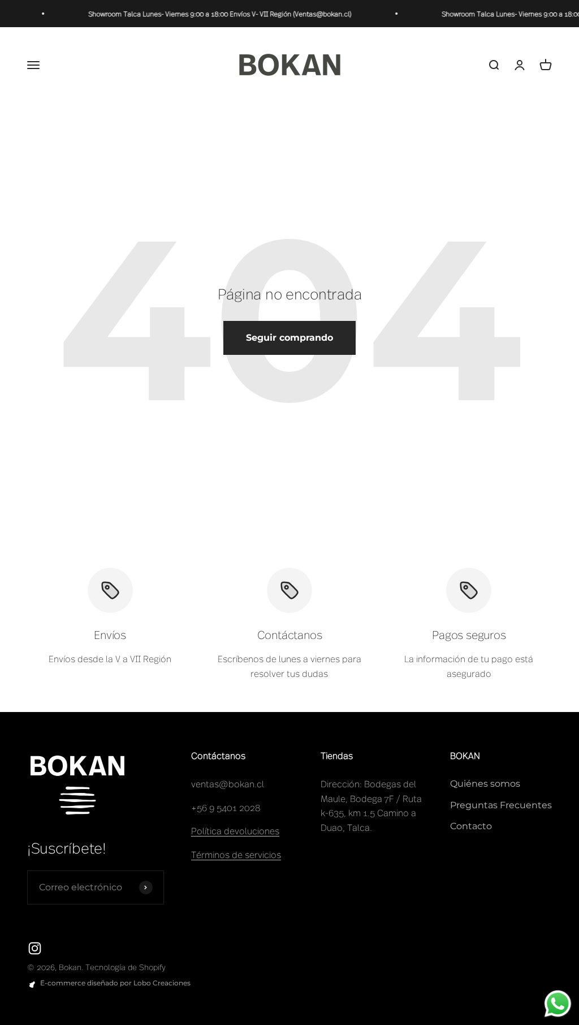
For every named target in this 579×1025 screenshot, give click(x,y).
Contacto (471, 826)
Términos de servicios (236, 854)
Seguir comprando (289, 337)
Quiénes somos (485, 783)
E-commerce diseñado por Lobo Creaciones (115, 983)
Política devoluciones (235, 830)
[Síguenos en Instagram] (34, 948)
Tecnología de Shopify (125, 966)
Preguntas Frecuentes (501, 805)
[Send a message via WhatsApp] (557, 1003)
